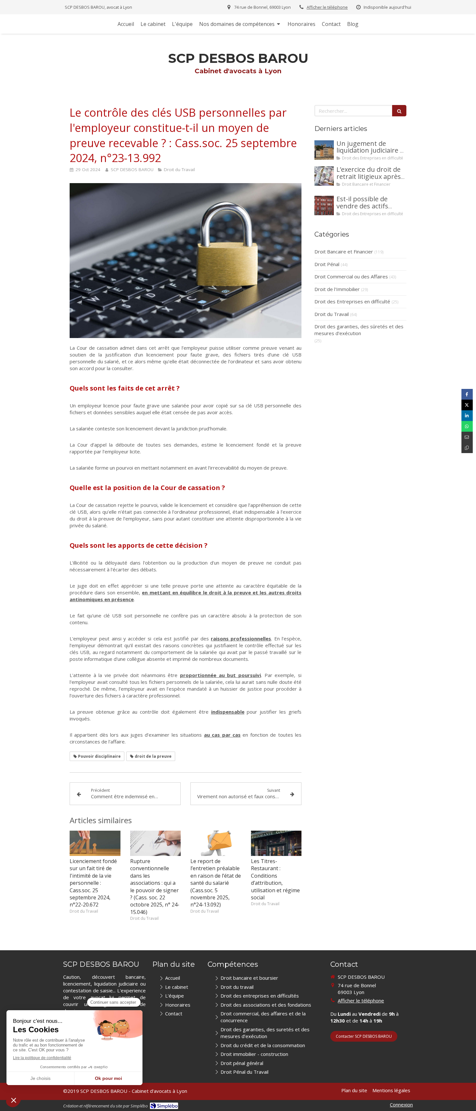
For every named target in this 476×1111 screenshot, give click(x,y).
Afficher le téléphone (327, 7)
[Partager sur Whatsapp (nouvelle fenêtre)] (467, 426)
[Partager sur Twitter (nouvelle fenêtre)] (467, 405)
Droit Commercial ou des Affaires (351, 276)
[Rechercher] (399, 110)
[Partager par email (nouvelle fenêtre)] (467, 437)
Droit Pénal (326, 264)
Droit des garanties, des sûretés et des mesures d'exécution (358, 329)
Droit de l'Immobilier (337, 289)
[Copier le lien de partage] (467, 447)
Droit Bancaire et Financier (343, 251)
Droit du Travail (331, 314)
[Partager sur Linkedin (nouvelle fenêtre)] (467, 415)
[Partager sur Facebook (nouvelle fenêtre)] (467, 394)
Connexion (401, 1104)
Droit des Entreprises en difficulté (352, 301)
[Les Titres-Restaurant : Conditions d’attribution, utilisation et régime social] (276, 843)
